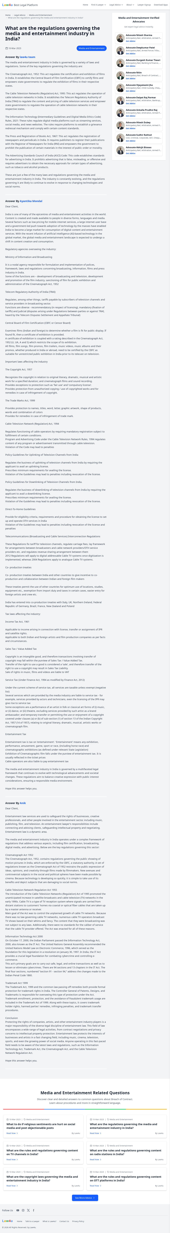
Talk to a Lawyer (32, 1221)
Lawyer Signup (144, 4)
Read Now (11, 1133)
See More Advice (83, 1197)
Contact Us (64, 1221)
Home (85, 4)
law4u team (27, 57)
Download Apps (161, 4)
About (129, 4)
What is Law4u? (49, 1221)
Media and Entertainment (40, 15)
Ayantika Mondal (31, 201)
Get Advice (130, 41)
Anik (23, 803)
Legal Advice (115, 4)
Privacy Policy (78, 1221)
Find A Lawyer (97, 4)
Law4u (33, 1227)
